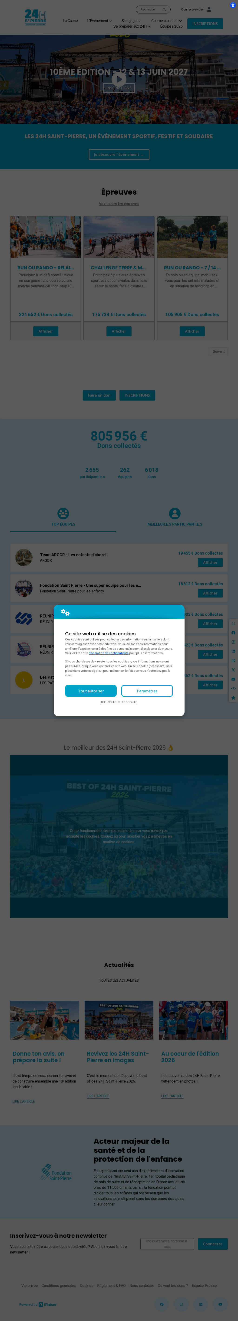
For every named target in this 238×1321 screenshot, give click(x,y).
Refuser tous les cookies (119, 702)
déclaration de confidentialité (109, 653)
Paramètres (147, 691)
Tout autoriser (91, 691)
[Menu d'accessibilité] (233, 5)
